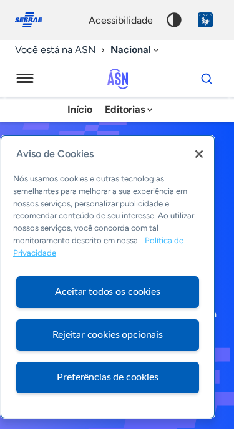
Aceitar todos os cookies (107, 292)
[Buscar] (206, 78)
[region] (107, 277)
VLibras (205, 20)
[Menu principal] (25, 79)
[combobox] (135, 50)
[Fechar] (199, 154)
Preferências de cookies (107, 377)
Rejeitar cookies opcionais (107, 335)
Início (79, 109)
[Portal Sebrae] (35, 19)
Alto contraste (174, 20)
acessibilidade (121, 20)
